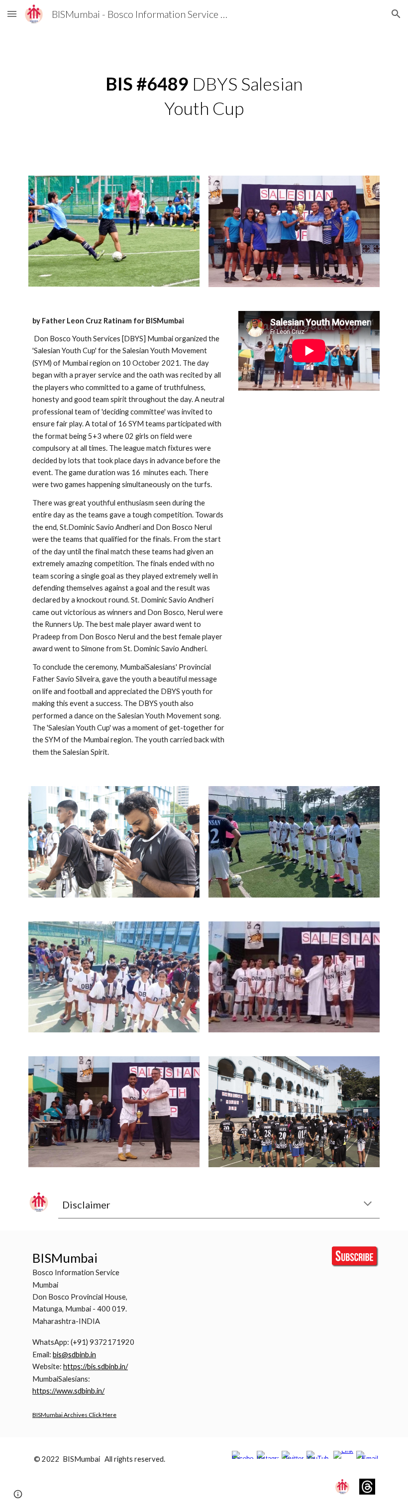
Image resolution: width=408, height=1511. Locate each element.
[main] (204, 96)
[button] (12, 13)
